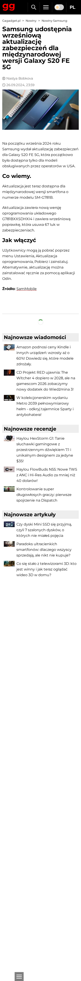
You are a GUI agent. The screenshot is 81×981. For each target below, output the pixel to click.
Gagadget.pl (11, 20)
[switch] (59, 7)
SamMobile (26, 289)
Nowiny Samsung (54, 20)
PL (72, 7)
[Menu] (46, 7)
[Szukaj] (34, 7)
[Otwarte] (19, 976)
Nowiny (31, 20)
